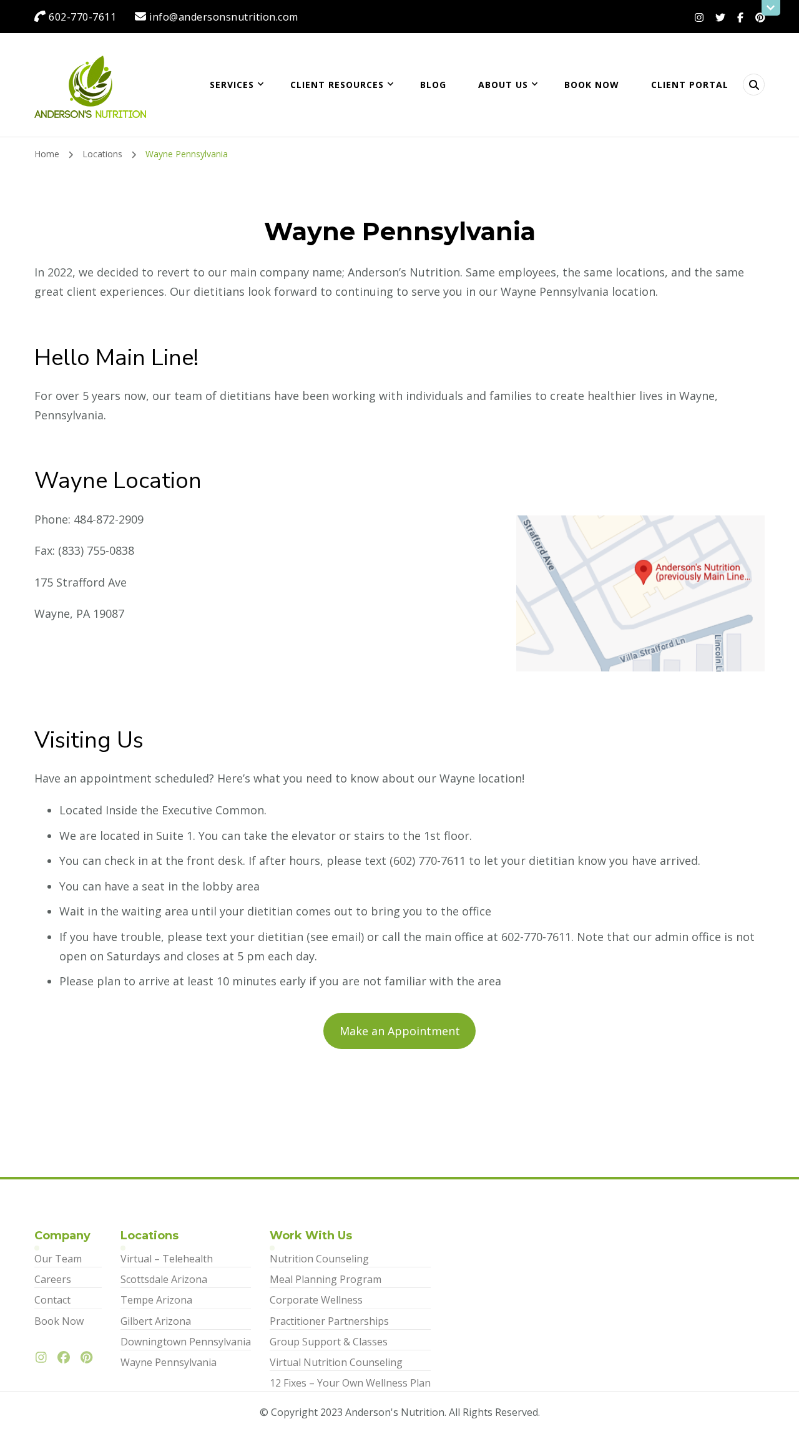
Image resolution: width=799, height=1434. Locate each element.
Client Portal (689, 84)
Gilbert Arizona (155, 1321)
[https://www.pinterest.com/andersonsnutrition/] (90, 1358)
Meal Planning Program (325, 1279)
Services (232, 84)
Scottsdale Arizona (163, 1279)
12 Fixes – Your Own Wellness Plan (350, 1383)
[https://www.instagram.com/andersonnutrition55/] (44, 1358)
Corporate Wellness (316, 1300)
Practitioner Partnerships (329, 1321)
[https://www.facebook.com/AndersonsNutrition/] (66, 1358)
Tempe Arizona (156, 1300)
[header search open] (754, 84)
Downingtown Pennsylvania (185, 1342)
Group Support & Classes (329, 1342)
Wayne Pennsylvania (168, 1362)
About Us (503, 84)
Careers (52, 1279)
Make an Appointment (400, 1030)
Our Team (58, 1259)
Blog (433, 84)
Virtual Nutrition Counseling (336, 1362)
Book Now (591, 84)
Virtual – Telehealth (166, 1259)
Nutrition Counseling (319, 1259)
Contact (52, 1300)
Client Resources (337, 84)
